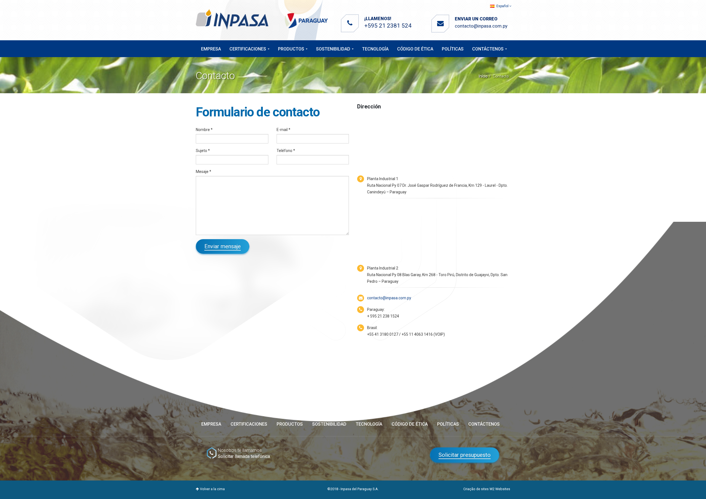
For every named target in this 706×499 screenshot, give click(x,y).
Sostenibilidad (333, 49)
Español (502, 6)
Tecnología (375, 49)
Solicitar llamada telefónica (244, 456)
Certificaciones (247, 49)
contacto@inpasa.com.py (481, 26)
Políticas (453, 49)
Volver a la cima (212, 489)
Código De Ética (415, 49)
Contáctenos (488, 49)
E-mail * (283, 129)
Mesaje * (203, 171)
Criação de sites (476, 489)
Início (483, 76)
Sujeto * (203, 150)
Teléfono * (286, 150)
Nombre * (204, 129)
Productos (291, 49)
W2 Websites (500, 489)
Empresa (211, 49)
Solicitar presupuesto (464, 455)
